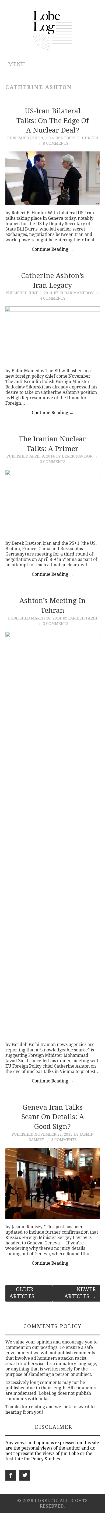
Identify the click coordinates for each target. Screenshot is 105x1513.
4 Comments (52, 298)
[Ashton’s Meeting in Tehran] (52, 834)
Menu (16, 64)
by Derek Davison (74, 456)
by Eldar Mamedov (74, 293)
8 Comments (55, 143)
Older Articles (21, 1292)
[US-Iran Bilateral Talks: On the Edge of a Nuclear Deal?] (52, 178)
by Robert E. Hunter (76, 138)
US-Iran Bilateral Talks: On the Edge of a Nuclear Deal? (52, 120)
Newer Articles (80, 1292)
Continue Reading (53, 249)
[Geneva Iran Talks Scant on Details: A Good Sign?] (52, 1183)
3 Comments (52, 461)
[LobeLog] (52, 29)
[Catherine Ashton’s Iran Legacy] (52, 334)
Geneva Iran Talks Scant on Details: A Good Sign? (52, 1117)
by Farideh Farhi (80, 618)
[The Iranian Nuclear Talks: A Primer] (52, 502)
